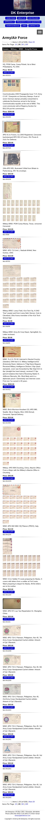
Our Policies (33, 18)
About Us (21, 18)
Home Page (10, 18)
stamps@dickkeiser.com (22, 815)
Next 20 (32, 42)
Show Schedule (12, 25)
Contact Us (34, 25)
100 (26, 44)
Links (24, 25)
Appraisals (9, 22)
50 (23, 44)
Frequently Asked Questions (28, 22)
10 (16, 44)
